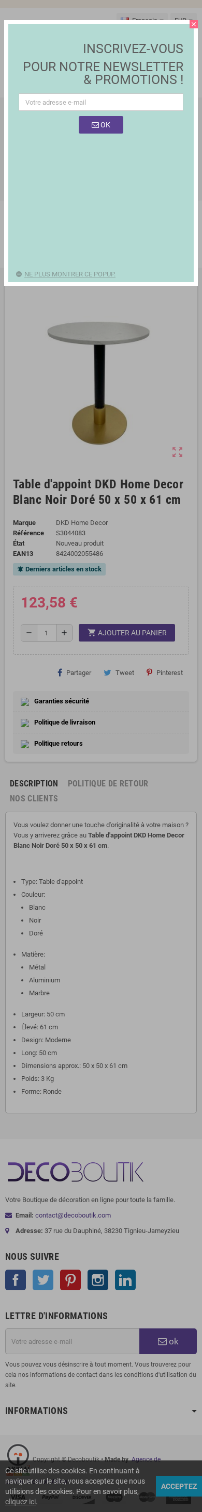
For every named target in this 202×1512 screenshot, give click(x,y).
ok (104, 125)
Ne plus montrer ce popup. (70, 274)
